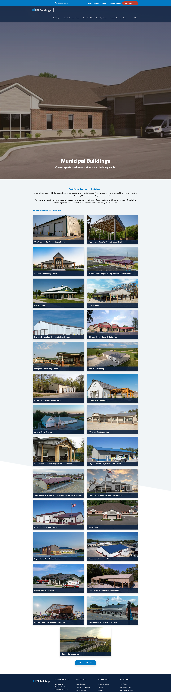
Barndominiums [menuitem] (81, 690)
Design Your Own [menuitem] (93, 3)
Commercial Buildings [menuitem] (83, 687)
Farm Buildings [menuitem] (81, 684)
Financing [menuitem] (101, 690)
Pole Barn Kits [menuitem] (88, 18)
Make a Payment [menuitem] (115, 3)
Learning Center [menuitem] (101, 18)
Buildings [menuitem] (56, 18)
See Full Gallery (85, 663)
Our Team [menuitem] (123, 684)
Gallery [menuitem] (104, 3)
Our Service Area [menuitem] (125, 687)
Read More (57, 236)
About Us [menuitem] (134, 18)
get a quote (130, 3)
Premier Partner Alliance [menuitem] (119, 18)
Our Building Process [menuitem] (126, 690)
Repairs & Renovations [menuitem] (71, 18)
